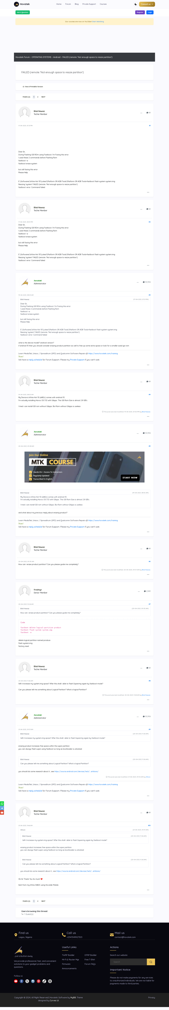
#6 (150, 561)
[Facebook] (21, 981)
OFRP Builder (90, 955)
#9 (150, 729)
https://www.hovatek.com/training (103, 353)
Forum (68, 4)
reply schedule (35, 359)
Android (56, 57)
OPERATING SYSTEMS (41, 57)
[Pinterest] (38, 981)
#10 (149, 825)
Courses (103, 4)
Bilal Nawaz (39, 111)
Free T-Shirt (89, 959)
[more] (141, 112)
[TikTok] (44, 981)
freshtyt (38, 589)
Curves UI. (54, 1000)
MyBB (73, 997)
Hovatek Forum (22, 57)
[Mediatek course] (84, 467)
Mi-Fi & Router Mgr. (70, 959)
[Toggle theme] (135, 4)
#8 (150, 681)
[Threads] (50, 981)
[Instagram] (33, 981)
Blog (77, 4)
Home (58, 4)
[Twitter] (27, 981)
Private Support (89, 4)
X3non (148, 777)
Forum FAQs (90, 964)
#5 (150, 446)
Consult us (146, 4)
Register (140, 12)
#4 (150, 394)
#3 (150, 295)
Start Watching (98, 22)
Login (150, 12)
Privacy (151, 997)
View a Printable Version (33, 87)
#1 (150, 125)
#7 (150, 604)
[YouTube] (2, 812)
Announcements (69, 968)
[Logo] (18, 950)
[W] (2, 803)
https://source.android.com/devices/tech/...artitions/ (76, 771)
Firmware (66, 964)
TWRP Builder (68, 955)
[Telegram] (2, 808)
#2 (150, 222)
